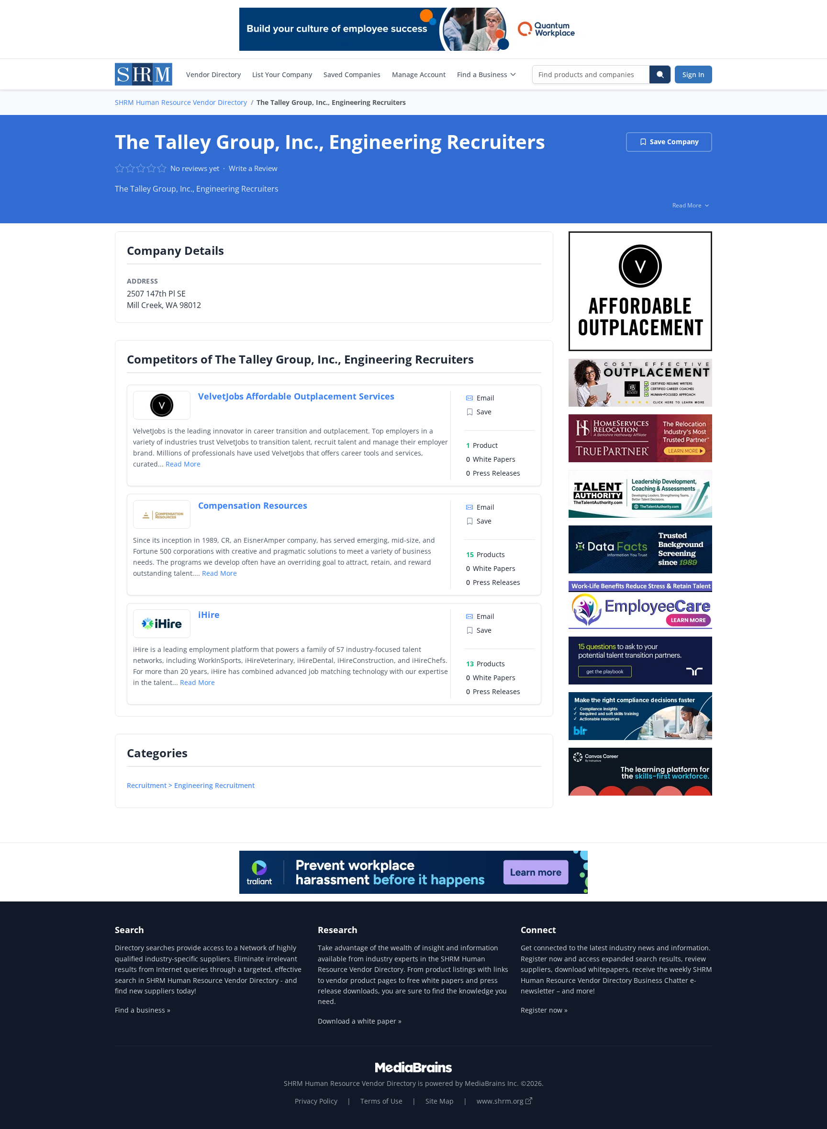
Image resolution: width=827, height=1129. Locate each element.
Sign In (693, 74)
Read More (183, 463)
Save (484, 411)
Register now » (544, 1010)
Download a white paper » (360, 1021)
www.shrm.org (501, 1101)
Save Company (674, 141)
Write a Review (253, 168)
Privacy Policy (316, 1101)
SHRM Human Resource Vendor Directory (181, 102)
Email (485, 397)
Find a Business (482, 74)
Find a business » (142, 1010)
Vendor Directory (213, 74)
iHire (209, 614)
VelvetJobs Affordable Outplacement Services (296, 396)
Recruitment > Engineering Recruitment (191, 785)
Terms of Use (381, 1101)
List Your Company (282, 74)
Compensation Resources (252, 505)
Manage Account (419, 74)
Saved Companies (352, 74)
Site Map (439, 1101)
